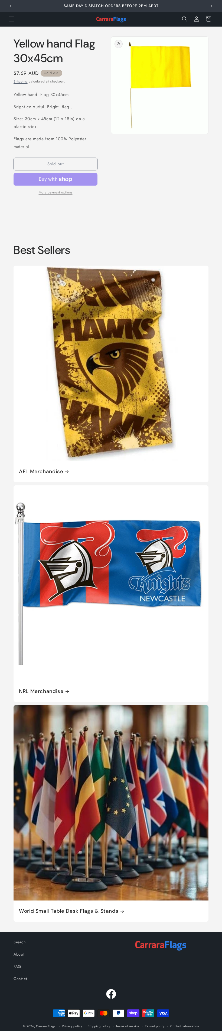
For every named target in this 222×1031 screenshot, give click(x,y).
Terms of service (127, 1026)
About (19, 954)
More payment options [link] (56, 192)
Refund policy (155, 1026)
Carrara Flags (45, 1026)
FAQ (17, 966)
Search (20, 942)
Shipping (21, 81)
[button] (11, 19)
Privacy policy (72, 1026)
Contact (20, 978)
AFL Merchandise (41, 471)
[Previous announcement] (11, 6)
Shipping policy (99, 1026)
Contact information (184, 1026)
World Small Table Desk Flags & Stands (68, 911)
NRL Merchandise (41, 691)
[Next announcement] (211, 6)
